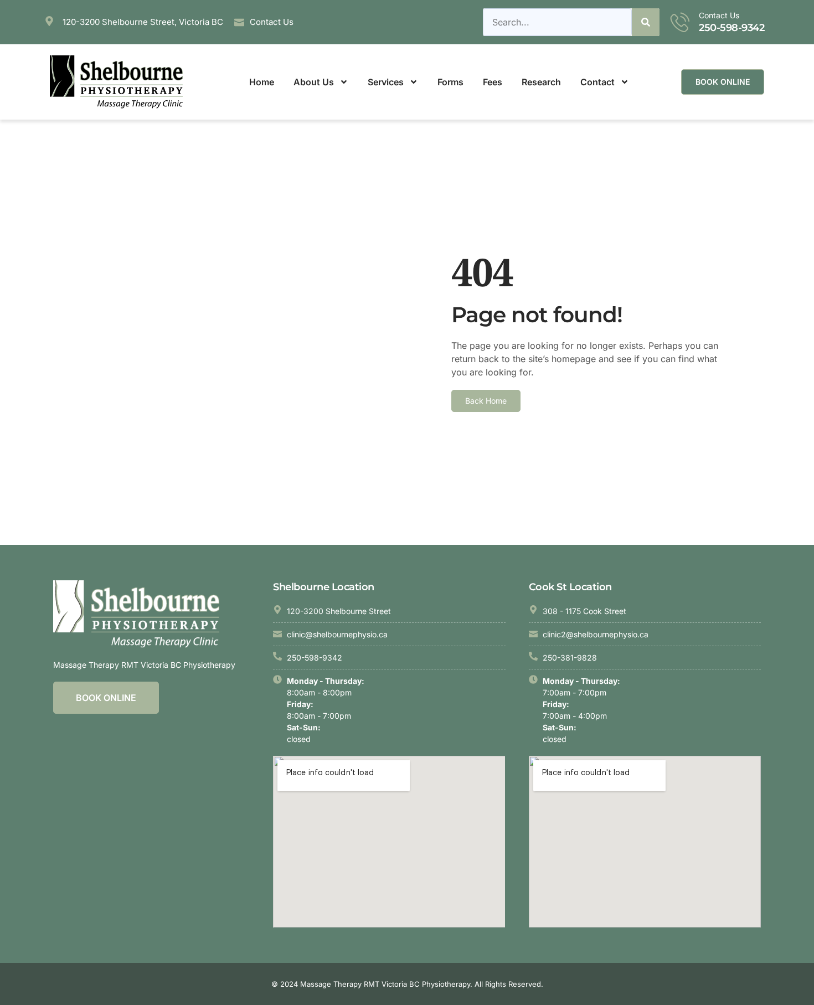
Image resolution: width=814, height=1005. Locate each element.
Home (261, 81)
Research (541, 81)
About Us (313, 81)
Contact (597, 81)
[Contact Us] (680, 22)
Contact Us (719, 15)
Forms (450, 81)
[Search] (646, 22)
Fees (492, 81)
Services (386, 81)
